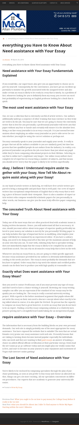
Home (4, 3)
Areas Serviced (65, 3)
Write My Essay (16, 387)
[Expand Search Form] (77, 2)
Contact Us (53, 3)
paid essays (47, 340)
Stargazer (55, 421)
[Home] (3, 39)
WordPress (45, 421)
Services (12, 3)
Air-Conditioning (23, 3)
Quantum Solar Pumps (39, 3)
